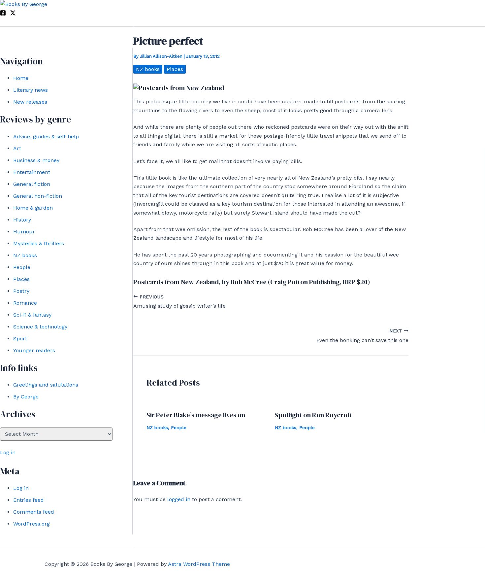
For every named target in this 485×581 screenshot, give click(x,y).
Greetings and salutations (45, 385)
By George (26, 396)
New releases (30, 102)
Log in (8, 452)
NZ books (25, 255)
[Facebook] (3, 14)
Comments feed (33, 512)
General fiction (31, 184)
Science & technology (40, 327)
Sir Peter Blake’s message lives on (195, 415)
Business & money (36, 160)
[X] (13, 14)
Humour (24, 231)
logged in (178, 499)
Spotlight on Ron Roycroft (313, 415)
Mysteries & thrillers (38, 243)
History (22, 220)
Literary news (30, 90)
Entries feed (28, 500)
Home (20, 78)
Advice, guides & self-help (46, 136)
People (21, 267)
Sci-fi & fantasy (32, 315)
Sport (20, 338)
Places (21, 279)
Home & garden (33, 208)
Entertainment (31, 172)
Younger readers (34, 350)
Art (17, 148)
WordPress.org (31, 524)
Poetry (21, 291)
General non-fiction (37, 196)
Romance (25, 303)
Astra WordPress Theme (199, 564)
